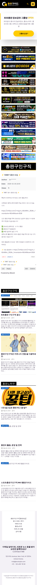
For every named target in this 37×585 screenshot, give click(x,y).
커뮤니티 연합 (18, 529)
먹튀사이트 (18, 524)
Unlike (10, 257)
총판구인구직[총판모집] (18, 519)
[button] (28, 4)
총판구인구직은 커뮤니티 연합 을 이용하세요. (18, 355)
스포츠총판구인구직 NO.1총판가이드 (16, 482)
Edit (26, 269)
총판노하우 (18, 526)
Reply (9, 269)
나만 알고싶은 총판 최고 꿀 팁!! (14, 407)
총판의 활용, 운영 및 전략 (11, 445)
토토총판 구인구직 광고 (10, 315)
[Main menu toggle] (33, 4)
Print (33, 257)
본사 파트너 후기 (18, 521)
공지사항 (18, 532)
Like (4, 257)
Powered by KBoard (8, 273)
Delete (32, 269)
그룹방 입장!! (23, 33)
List (3, 269)
